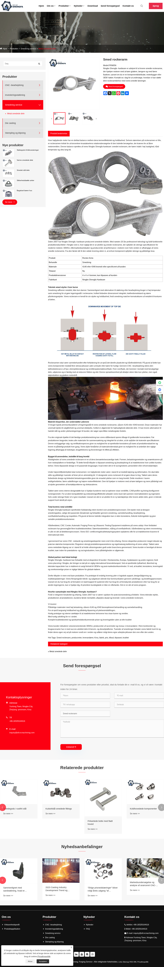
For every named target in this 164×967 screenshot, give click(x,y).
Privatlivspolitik (142, 962)
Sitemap (126, 962)
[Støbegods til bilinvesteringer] (8, 153)
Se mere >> (8, 814)
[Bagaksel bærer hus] (8, 193)
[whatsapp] (92, 954)
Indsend (71, 747)
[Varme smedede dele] (8, 163)
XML (135, 962)
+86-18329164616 (17, 721)
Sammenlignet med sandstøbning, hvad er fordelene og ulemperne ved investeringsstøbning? (101, 889)
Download (93, 6)
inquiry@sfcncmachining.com (21, 733)
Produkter (64, 6)
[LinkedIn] (76, 954)
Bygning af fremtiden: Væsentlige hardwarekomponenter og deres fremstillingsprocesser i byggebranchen (61, 889)
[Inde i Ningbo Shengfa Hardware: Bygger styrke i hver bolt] (18, 870)
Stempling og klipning (15, 133)
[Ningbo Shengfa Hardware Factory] (12, 6)
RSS (131, 962)
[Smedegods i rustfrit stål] (103, 791)
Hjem (41, 6)
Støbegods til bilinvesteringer (28, 150)
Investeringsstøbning (15, 95)
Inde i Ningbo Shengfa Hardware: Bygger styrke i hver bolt (18, 889)
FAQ (88, 929)
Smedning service (28, 49)
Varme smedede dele (25, 160)
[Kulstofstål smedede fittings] (145, 791)
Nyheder (78, 6)
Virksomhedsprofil (12, 925)
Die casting (10, 123)
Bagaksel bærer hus (24, 190)
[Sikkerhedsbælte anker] (8, 183)
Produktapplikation (12, 929)
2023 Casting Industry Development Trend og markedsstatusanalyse (141, 889)
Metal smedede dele (47, 49)
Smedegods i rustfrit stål (99, 809)
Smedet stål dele (23, 170)
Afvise (30, 961)
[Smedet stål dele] (8, 173)
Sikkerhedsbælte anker (25, 180)
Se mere (9, 202)
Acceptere (43, 961)
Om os (50, 6)
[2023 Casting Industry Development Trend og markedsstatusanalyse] (145, 870)
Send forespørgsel (110, 6)
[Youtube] (81, 954)
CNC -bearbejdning (14, 85)
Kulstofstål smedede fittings (143, 809)
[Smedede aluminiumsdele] (61, 791)
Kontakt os (128, 6)
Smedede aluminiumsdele (58, 809)
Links (120, 962)
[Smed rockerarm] (59, 118)
